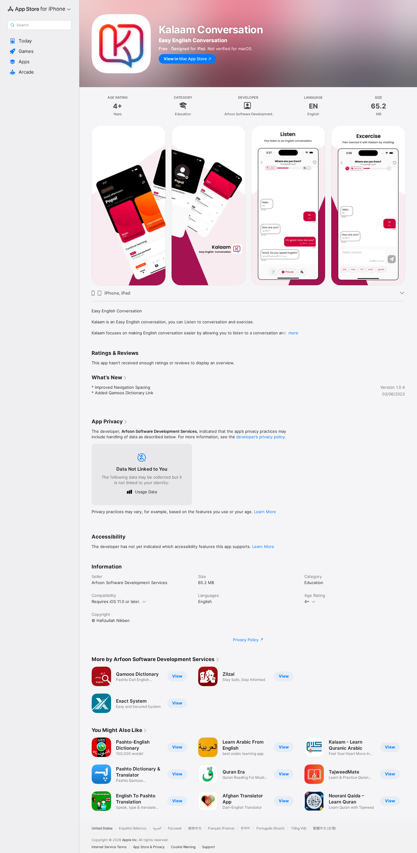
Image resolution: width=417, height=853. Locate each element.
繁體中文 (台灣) (324, 828)
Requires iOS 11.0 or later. (116, 601)
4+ (307, 601)
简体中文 (194, 828)
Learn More (265, 511)
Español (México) (133, 828)
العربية (157, 828)
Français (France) (221, 828)
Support (208, 847)
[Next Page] (411, 205)
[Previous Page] (85, 205)
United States (102, 828)
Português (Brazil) (270, 828)
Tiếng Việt (298, 828)
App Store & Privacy (149, 847)
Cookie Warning (183, 847)
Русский (175, 828)
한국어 (245, 828)
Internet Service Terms (109, 847)
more (293, 332)
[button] (39, 41)
